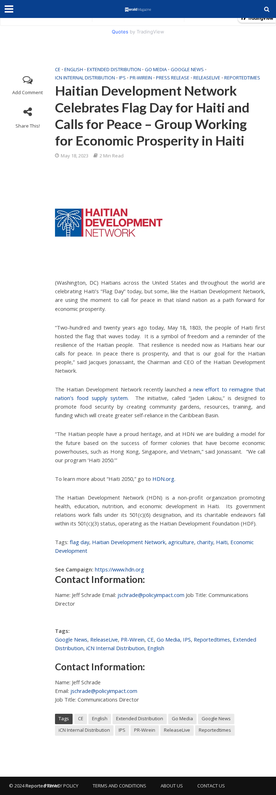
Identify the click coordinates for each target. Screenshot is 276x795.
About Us (172, 785)
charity (205, 542)
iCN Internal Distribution (85, 77)
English (73, 69)
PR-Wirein (141, 77)
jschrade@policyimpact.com (151, 594)
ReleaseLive (206, 77)
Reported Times (43, 785)
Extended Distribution (114, 69)
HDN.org (163, 478)
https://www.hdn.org (119, 569)
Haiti (221, 542)
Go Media (156, 69)
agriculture (181, 542)
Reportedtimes (242, 77)
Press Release (172, 77)
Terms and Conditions (119, 785)
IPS (122, 77)
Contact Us (211, 785)
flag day (79, 542)
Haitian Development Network (128, 542)
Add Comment (27, 92)
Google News (187, 69)
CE (57, 69)
